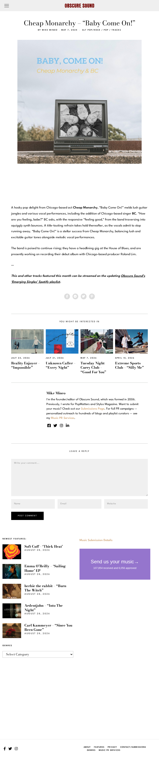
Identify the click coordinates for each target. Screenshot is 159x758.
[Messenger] (75, 296)
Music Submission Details (96, 540)
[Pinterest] (92, 296)
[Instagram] (61, 425)
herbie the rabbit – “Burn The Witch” (45, 588)
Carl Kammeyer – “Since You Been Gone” (48, 627)
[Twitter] (84, 296)
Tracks (116, 30)
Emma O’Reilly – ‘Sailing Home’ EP (45, 568)
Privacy (112, 747)
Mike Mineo (50, 30)
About (87, 747)
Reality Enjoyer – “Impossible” (25, 365)
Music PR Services (109, 750)
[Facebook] (67, 296)
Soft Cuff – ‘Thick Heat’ (43, 546)
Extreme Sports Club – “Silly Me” (129, 365)
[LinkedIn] (67, 425)
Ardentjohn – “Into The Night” (43, 607)
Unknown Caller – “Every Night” (61, 365)
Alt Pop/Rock (91, 30)
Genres (91, 750)
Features (99, 747)
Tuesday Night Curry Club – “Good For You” (93, 367)
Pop (106, 30)
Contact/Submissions (133, 747)
